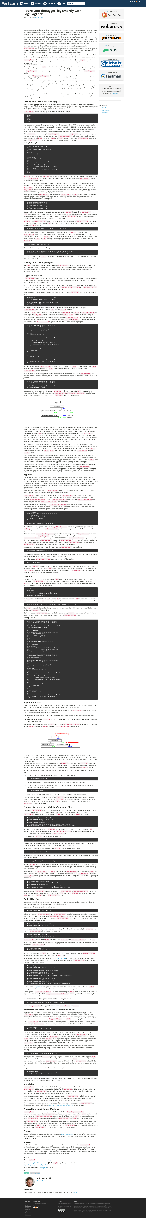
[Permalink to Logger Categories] (43, 275)
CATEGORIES (51, 4)
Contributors (28, 1212)
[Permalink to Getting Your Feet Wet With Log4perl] (61, 101)
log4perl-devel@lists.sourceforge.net (61, 1105)
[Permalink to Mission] (32, 1142)
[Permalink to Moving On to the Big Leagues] (55, 262)
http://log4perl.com (51, 1160)
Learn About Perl (107, 109)
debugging (26, 1173)
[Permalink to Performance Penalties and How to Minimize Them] (76, 1009)
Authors (27, 1207)
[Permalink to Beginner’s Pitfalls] (43, 702)
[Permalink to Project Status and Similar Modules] (60, 1108)
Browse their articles (43, 1181)
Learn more (116, 93)
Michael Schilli (38, 18)
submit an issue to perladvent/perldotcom (40, 1204)
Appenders (38, 987)
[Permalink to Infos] (30, 1156)
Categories (27, 1209)
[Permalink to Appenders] (35, 474)
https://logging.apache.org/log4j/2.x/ (35, 1165)
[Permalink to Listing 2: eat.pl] (36, 618)
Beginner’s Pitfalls (60, 958)
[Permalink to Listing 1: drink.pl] (37, 143)
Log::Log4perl (33, 1163)
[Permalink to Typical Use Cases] (42, 899)
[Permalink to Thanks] (32, 1131)
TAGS (62, 4)
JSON (26, 1214)
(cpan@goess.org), (67, 1134)
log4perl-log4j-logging (35, 1173)
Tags (26, 1211)
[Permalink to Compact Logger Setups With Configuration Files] (73, 807)
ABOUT (25, 4)
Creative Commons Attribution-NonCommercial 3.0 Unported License (65, 1206)
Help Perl (105, 112)
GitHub (75, 1192)
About (26, 1205)
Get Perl (104, 107)
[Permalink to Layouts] (33, 576)
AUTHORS (37, 4)
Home (26, 1203)
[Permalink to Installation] (36, 1084)
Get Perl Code (106, 110)
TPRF (107, 11)
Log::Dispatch (42, 1168)
